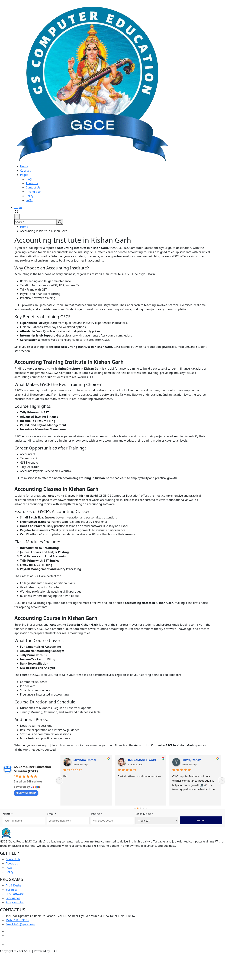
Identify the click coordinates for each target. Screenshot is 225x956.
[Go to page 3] (143, 808)
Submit (201, 820)
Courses (25, 170)
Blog (29, 179)
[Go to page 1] (138, 808)
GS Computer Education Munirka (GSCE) (32, 769)
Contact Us (33, 187)
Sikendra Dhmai (84, 760)
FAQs (29, 200)
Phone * (96, 814)
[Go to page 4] (146, 808)
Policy (29, 196)
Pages (24, 175)
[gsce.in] (6, 833)
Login (18, 207)
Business (11, 890)
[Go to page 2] (140, 808)
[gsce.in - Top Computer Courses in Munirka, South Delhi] (92, 82)
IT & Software (15, 894)
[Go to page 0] (134, 808)
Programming (15, 902)
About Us (32, 183)
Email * (51, 814)
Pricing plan (33, 192)
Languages (13, 898)
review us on (24, 793)
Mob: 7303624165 (17, 920)
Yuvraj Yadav (191, 760)
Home (24, 166)
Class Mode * (144, 814)
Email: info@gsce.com (20, 924)
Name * (8, 814)
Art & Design (14, 885)
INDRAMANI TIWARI (142, 760)
